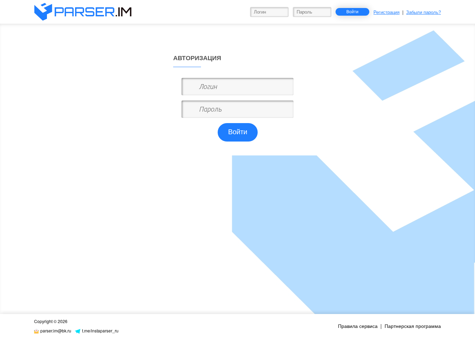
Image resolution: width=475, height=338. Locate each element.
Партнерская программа (413, 325)
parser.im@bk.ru (55, 330)
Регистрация (386, 12)
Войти (352, 11)
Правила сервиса (358, 325)
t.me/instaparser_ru (100, 330)
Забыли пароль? (423, 12)
